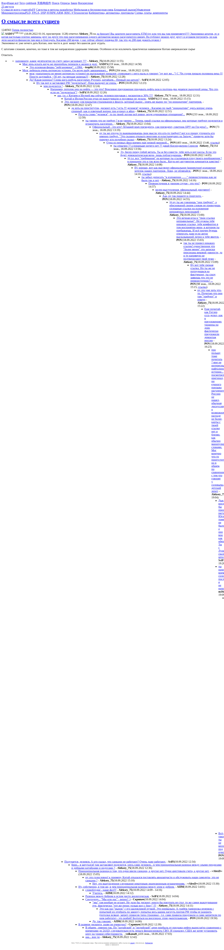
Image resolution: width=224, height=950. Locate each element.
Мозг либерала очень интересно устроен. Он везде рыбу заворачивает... (65, 70)
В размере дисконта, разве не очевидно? (102, 924)
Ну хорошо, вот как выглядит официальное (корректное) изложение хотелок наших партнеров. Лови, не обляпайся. (175, 169)
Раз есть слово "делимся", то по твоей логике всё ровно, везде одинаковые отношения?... (131, 114)
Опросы (65, 3)
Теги (22, 3)
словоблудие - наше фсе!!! (100, 889)
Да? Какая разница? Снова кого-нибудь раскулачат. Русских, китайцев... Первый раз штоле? (84, 79)
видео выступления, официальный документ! (182, 189)
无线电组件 (44, 3)
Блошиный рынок (125, 9)
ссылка (214, 142)
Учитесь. (97, 893)
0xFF (32, 9)
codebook (31, 3)
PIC (54, 12)
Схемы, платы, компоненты (151, 12)
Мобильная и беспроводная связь (93, 9)
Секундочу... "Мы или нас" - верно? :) (108, 899)
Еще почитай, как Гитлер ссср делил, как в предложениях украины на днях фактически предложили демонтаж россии (213, 325)
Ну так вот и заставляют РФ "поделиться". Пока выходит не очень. (76, 82)
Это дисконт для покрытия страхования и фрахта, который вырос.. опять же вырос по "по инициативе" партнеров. (133, 101)
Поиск (55, 3)
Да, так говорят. (101, 921)
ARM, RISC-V (65, 12)
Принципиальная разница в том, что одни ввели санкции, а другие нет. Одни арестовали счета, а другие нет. (143, 871)
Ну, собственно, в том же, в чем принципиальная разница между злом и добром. (126, 886)
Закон (74, 3)
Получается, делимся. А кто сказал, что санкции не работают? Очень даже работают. (115, 861)
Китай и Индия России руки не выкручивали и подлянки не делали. (105, 98)
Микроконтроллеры (13, 12)
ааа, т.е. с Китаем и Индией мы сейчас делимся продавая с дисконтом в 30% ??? (105, 95)
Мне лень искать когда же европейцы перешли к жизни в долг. (59, 64)
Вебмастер (149, 943)
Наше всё (13, 3)
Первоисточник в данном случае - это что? (174, 183)
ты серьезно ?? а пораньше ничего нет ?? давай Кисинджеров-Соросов (155, 145)
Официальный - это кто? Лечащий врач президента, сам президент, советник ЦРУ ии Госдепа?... (150, 126)
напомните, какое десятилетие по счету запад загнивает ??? (50, 60)
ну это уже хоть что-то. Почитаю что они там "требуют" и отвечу (209, 295)
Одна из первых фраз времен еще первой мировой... (137, 142)
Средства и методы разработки (54, 9)
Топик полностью (22, 29)
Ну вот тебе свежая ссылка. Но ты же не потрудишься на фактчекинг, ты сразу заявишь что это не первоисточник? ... (203, 273)
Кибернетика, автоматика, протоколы (111, 12)
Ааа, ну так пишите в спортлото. (182, 196)
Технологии (81, 12)
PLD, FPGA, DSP (35, 12)
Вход (4, 3)
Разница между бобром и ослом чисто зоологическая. (117, 896)
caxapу (132, 943)
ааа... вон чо (92, 937)
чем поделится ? (53, 86)
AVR (49, 12)
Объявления (143, 9)
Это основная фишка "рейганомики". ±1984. (56, 67)
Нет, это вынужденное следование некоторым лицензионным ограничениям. (138, 883)
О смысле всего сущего (15, 9)
